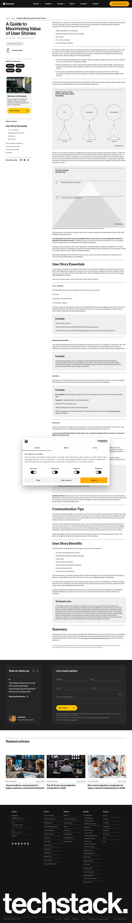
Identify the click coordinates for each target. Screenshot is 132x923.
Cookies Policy (75, 919)
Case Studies (106, 830)
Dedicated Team (47, 856)
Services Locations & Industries (120, 919)
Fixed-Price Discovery (49, 815)
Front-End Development (88, 872)
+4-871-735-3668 (17, 826)
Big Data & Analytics (87, 882)
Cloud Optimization (88, 818)
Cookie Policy (99, 713)
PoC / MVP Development (49, 819)
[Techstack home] (8, 3)
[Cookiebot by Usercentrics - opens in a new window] (98, 441)
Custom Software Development (51, 826)
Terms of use (67, 919)
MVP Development (48, 823)
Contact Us (14, 836)
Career (104, 841)
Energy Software (67, 841)
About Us (105, 815)
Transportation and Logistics (70, 819)
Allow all (94, 480)
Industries (48, 4)
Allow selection (66, 480)
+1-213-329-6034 (17, 824)
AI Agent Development (89, 846)
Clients (72, 4)
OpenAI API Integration (89, 838)
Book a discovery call (119, 4)
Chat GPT (10, 66)
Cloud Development (87, 815)
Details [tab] (66, 447)
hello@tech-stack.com (17, 832)
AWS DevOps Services (89, 853)
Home (8, 18)
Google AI (10, 70)
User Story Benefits (12, 149)
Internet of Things (87, 857)
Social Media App (67, 834)
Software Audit (47, 841)
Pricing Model (106, 826)
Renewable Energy (68, 823)
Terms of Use (89, 713)
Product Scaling (47, 849)
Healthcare (66, 815)
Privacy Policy (90, 717)
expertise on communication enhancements (95, 638)
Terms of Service (101, 717)
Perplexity (20, 66)
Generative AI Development (90, 835)
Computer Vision (88, 833)
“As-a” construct (13, 130)
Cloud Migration (47, 852)
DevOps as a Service (88, 850)
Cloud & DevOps (11, 781)
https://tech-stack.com (70, 720)
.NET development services (90, 878)
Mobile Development (88, 868)
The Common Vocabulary (14, 143)
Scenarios (11, 136)
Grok (18, 70)
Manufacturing (67, 830)
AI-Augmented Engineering (50, 864)
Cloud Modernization (89, 821)
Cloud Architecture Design (90, 823)
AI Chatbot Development (90, 844)
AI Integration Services (49, 834)
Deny (38, 480)
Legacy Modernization (49, 830)
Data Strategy (47, 837)
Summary (9, 153)
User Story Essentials (16, 126)
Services (36, 4)
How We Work (106, 823)
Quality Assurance (48, 845)
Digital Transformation (88, 860)
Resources (11, 139)
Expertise (60, 4)
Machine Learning (88, 830)
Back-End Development (88, 875)
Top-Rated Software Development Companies (97, 919)
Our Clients (105, 819)
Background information (16, 133)
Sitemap (83, 919)
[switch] (55, 472)
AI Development (87, 827)
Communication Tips (13, 146)
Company (83, 4)
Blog (13, 18)
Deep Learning (87, 841)
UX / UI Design (86, 864)
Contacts (96, 4)
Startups (65, 826)
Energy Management (68, 837)
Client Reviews (106, 834)
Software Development (14, 44)
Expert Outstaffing (48, 860)
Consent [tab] (37, 447)
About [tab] (95, 447)
